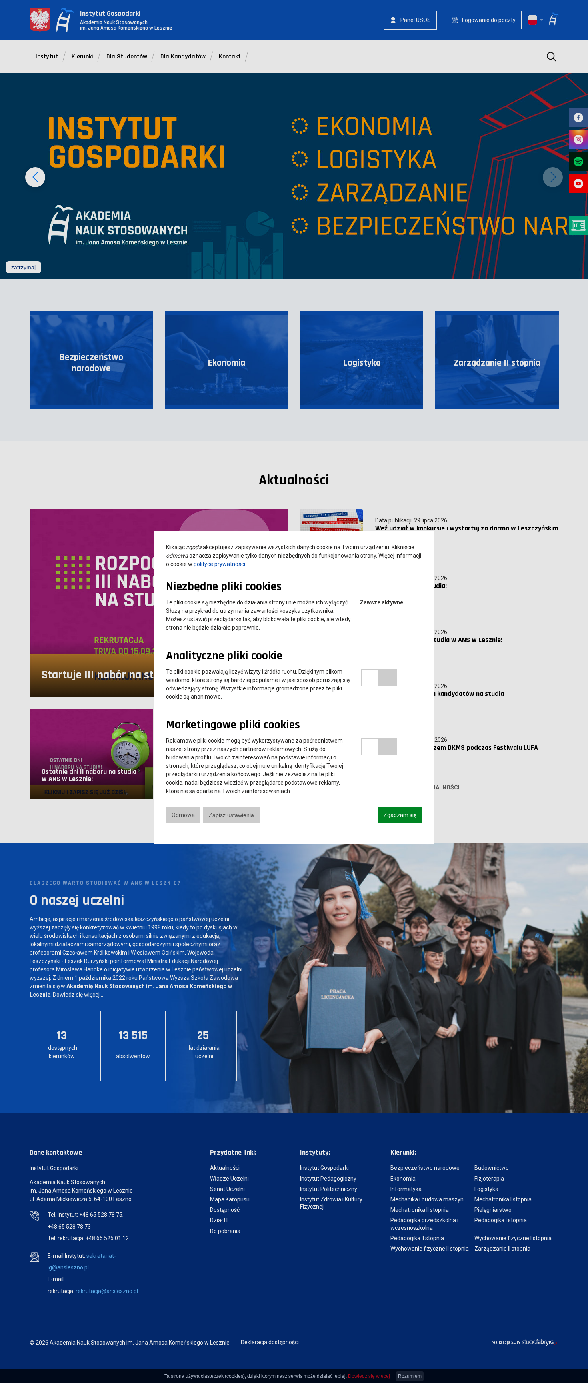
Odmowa (183, 815)
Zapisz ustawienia (231, 815)
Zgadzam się (400, 815)
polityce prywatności (219, 564)
